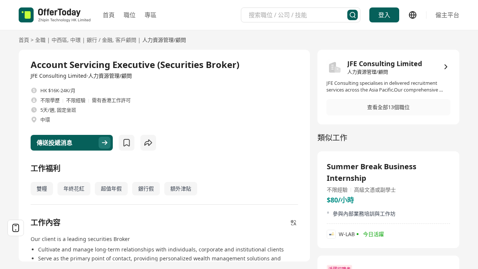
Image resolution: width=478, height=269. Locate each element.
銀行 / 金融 (99, 39)
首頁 (109, 15)
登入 (384, 15)
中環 (75, 39)
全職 (40, 39)
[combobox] (298, 14)
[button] (388, 107)
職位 (130, 15)
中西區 (59, 39)
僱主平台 (447, 15)
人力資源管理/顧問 (164, 39)
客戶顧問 (125, 39)
